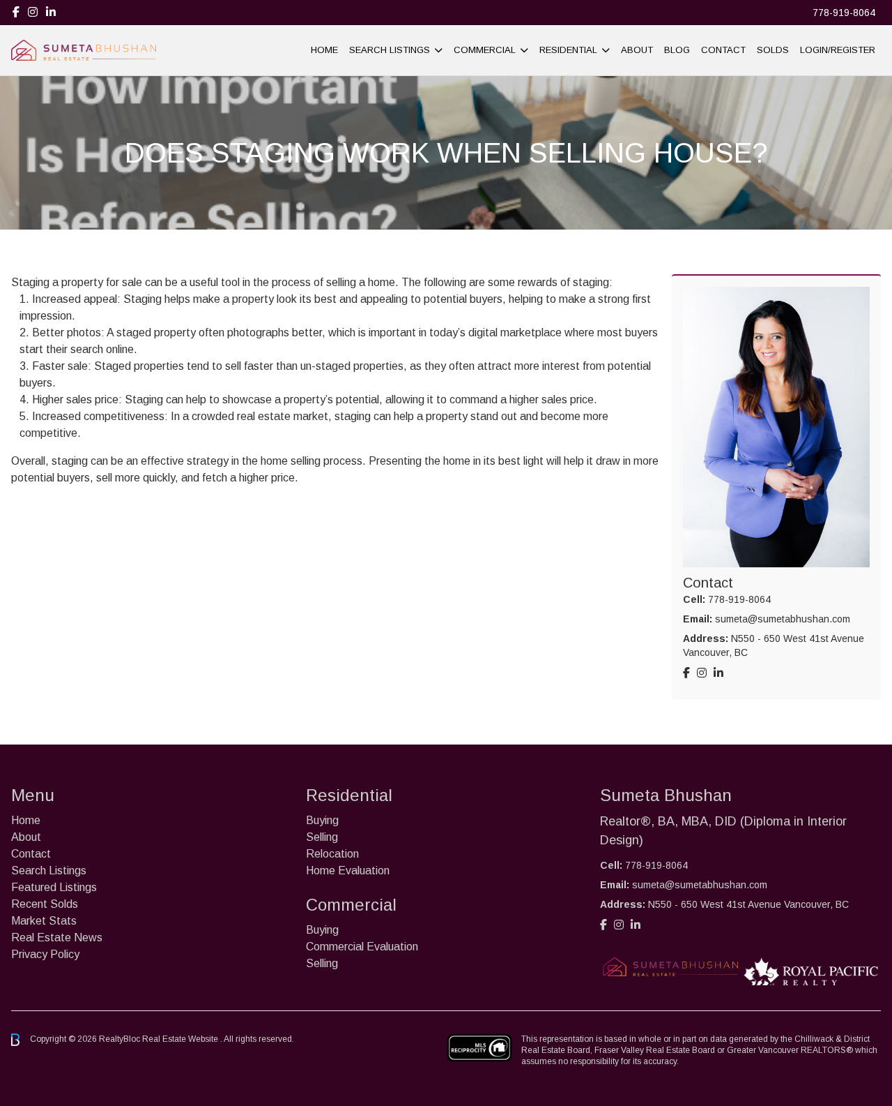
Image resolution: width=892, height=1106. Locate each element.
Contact (723, 50)
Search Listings (389, 50)
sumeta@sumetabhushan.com (782, 619)
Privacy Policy (45, 954)
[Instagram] (32, 12)
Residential (568, 50)
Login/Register (837, 50)
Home (324, 50)
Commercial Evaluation (362, 946)
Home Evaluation (348, 870)
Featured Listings (54, 887)
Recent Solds (44, 904)
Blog (677, 50)
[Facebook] (16, 12)
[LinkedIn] (51, 12)
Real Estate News (56, 937)
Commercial (485, 50)
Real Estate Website (181, 1039)
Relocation (332, 854)
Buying (322, 820)
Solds (773, 50)
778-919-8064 (844, 12)
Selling (322, 837)
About (637, 50)
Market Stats (44, 921)
